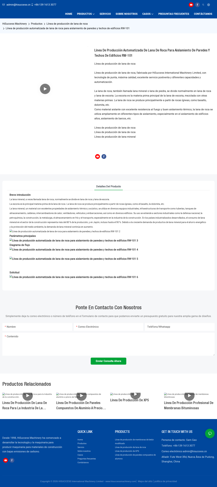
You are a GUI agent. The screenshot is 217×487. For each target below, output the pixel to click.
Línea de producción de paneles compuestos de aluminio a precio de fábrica (79, 406)
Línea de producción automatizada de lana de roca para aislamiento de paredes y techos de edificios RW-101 (68, 28)
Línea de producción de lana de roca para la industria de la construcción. (24, 406)
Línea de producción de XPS (129, 400)
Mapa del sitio (144, 481)
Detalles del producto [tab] (108, 186)
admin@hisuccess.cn (195, 451)
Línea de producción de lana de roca (67, 24)
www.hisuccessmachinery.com (120, 481)
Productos (36, 24)
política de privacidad (165, 481)
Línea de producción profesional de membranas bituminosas (188, 405)
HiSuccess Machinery (14, 24)
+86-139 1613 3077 (45, 5)
